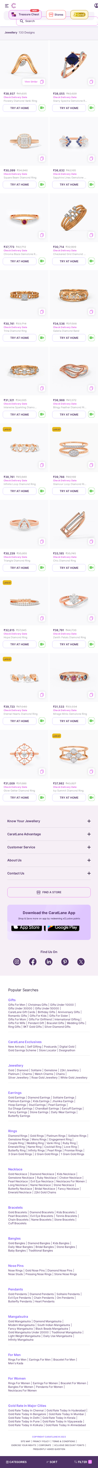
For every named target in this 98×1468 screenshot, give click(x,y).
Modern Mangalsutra (21, 1325)
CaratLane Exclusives (25, 1042)
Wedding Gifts (75, 1023)
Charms (27, 1074)
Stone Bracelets (64, 1219)
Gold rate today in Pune (24, 1421)
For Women (17, 1378)
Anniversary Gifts (69, 1012)
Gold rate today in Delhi (24, 1417)
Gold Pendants (17, 1294)
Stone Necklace (64, 1185)
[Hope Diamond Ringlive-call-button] (42, 644)
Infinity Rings (36, 1150)
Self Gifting (34, 1046)
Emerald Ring (16, 1146)
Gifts (12, 1000)
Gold (11, 1070)
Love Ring (70, 1146)
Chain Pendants (44, 1297)
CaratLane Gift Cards (21, 1012)
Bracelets (15, 1207)
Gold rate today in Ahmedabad (66, 1425)
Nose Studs (15, 1274)
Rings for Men (17, 1359)
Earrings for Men (40, 1359)
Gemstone (50, 1070)
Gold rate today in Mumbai (66, 1414)
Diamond (22, 1070)
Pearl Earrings (57, 1104)
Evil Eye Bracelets (41, 1216)
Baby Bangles (17, 1250)
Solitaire (36, 1070)
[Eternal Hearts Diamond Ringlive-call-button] (42, 721)
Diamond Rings (17, 1135)
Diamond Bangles (39, 1243)
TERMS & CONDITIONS (63, 1441)
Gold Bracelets (17, 1212)
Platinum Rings (55, 1135)
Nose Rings (15, 1270)
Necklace (15, 1169)
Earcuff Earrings (72, 1108)
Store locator (47, 1050)
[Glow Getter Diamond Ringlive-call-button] (42, 797)
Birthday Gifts (46, 1012)
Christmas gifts (37, 1004)
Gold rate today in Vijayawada (62, 1421)
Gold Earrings (16, 1097)
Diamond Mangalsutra (48, 1321)
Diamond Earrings (39, 1097)
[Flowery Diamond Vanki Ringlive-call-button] (42, 108)
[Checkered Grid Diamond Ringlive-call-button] (91, 261)
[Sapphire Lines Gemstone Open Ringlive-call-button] (91, 184)
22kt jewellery (69, 1070)
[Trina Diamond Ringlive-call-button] (42, 338)
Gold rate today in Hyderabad (65, 1410)
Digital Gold (66, 1046)
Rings (12, 1131)
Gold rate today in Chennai (26, 1410)
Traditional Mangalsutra (67, 1332)
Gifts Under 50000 (47, 1008)
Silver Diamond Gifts (57, 1026)
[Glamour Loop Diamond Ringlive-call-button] (91, 491)
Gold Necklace (17, 1174)
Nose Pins (16, 1266)
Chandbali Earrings (47, 1108)
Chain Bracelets (18, 1219)
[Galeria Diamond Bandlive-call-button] (91, 338)
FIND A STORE (51, 892)
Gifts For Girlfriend (40, 1019)
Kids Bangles (61, 1243)
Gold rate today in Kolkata (25, 1425)
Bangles (14, 1238)
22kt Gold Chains (45, 1192)
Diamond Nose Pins (59, 1270)
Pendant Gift (36, 1023)
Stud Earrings (37, 1104)
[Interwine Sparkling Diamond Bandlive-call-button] (42, 414)
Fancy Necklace (68, 1188)
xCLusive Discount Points (69, 1445)
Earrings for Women (45, 1383)
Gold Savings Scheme (22, 1050)
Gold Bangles (16, 1243)
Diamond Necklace (42, 1174)
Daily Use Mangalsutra (57, 1336)
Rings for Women (19, 1383)
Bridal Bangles (45, 1247)
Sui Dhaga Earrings (20, 1108)
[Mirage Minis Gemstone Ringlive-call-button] (91, 721)
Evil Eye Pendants (19, 1297)
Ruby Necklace (47, 1177)
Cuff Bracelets (17, 1223)
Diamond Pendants (42, 1294)
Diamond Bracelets (42, 1212)
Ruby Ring (69, 1143)
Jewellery (15, 1065)
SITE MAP (25, 1441)
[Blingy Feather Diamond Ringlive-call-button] (91, 414)
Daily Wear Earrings (63, 1112)
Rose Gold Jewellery (44, 1077)
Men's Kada (15, 1363)
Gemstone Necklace (21, 1177)
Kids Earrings (41, 1101)
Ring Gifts (14, 1026)
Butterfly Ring (17, 1150)
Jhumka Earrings (62, 1101)
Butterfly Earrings (19, 1115)
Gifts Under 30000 (20, 1008)
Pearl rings (54, 1150)
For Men (14, 1355)
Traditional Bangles (40, 1250)
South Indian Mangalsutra (53, 1325)
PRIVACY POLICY (41, 1441)
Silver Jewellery (18, 1077)
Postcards (50, 1046)
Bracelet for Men (64, 1359)
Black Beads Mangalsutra (52, 1328)
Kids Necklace (66, 1174)
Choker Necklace (70, 1177)
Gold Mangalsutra (19, 1321)
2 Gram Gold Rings (46, 1154)
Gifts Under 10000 (62, 1004)
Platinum (13, 1074)
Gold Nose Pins (35, 1270)
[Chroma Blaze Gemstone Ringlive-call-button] (42, 261)
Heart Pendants (44, 1301)
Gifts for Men (16, 1004)
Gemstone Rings (18, 1139)
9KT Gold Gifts (32, 1026)
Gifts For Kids (38, 1015)
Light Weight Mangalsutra (24, 1336)
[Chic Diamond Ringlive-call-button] (91, 568)
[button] (54, 1462)
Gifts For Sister (58, 1015)
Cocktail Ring (52, 1146)
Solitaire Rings (77, 1135)
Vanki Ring (53, 1143)
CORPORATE (45, 1445)
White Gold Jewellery (74, 1077)
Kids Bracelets (66, 1212)
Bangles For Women (20, 1387)
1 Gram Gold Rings (72, 1154)
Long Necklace (18, 1185)
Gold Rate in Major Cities (27, 1406)
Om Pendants (65, 1297)
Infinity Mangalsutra (21, 1339)
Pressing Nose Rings (39, 1274)
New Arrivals (16, 1046)
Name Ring (34, 1146)
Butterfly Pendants (20, 1301)
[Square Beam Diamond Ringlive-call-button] (42, 184)
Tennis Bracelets (66, 1216)
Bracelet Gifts (55, 1023)
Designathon (67, 1050)
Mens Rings (39, 1139)
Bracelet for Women (73, 1383)
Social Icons (28, 931)
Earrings (15, 1093)
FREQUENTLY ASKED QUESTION (49, 1449)
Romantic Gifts (17, 1015)
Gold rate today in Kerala (58, 1417)
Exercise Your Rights (23, 1445)
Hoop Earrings (17, 1104)
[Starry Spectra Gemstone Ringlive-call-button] (91, 108)
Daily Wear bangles (20, 1247)
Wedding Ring (35, 1143)
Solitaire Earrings (63, 1097)
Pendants (15, 1289)
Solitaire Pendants (68, 1294)
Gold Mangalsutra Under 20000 (28, 1332)
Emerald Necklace (19, 1192)
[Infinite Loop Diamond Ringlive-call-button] (42, 491)
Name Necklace (40, 1185)
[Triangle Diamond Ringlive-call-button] (42, 568)
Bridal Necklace (45, 1188)
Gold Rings (37, 1135)
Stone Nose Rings (65, 1274)
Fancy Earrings (17, 1112)
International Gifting (67, 1019)
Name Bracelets (41, 1219)
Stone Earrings (39, 1112)
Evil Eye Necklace (42, 1181)
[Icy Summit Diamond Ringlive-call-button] (91, 797)
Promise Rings (73, 1150)
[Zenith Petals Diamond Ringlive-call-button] (91, 644)
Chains (60, 1074)
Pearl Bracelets (18, 1216)
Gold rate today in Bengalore (27, 1414)
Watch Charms (44, 1074)
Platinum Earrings (19, 1101)
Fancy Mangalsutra (20, 1328)
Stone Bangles (66, 1247)
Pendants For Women (49, 1387)
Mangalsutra (18, 1316)
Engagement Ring (60, 1139)
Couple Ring (16, 1143)
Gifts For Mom (17, 1019)
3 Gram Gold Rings (20, 1154)
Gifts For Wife (16, 1023)
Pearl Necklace (18, 1181)
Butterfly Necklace (20, 1188)
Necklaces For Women (70, 1181)
